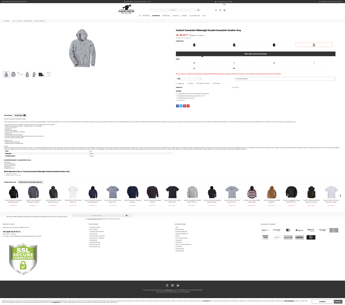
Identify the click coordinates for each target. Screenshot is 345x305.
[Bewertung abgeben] (256, 32)
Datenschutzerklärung (182, 233)
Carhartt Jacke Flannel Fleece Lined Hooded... (252, 201)
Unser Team (179, 246)
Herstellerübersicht (95, 242)
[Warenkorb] (224, 10)
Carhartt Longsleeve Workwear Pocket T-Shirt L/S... (192, 201)
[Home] (139, 16)
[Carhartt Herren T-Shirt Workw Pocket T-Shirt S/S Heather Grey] (113, 192)
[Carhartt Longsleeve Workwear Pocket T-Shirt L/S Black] (292, 192)
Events (177, 236)
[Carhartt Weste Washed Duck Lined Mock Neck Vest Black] (312, 192)
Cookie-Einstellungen (181, 231)
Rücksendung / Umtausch (97, 238)
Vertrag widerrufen (95, 227)
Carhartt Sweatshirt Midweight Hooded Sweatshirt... (13, 201)
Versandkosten (180, 248)
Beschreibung (8, 115)
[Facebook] (177, 105)
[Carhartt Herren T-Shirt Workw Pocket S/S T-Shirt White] (73, 192)
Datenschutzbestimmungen (95, 219)
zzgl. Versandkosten (186, 38)
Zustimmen (322, 301)
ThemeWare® (186, 292)
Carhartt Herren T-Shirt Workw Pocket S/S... (73, 201)
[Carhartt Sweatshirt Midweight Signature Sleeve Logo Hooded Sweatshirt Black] (212, 192)
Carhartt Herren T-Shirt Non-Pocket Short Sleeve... (331, 201)
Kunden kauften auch (10, 182)
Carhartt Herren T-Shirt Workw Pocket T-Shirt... (112, 201)
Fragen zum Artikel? (203, 83)
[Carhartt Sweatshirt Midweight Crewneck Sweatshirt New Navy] (133, 192)
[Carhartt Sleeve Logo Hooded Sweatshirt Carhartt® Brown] (272, 192)
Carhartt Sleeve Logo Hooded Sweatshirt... (272, 201)
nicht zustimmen (289, 301)
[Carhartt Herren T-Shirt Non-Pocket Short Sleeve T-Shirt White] (331, 192)
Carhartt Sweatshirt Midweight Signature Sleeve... (212, 201)
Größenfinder (93, 240)
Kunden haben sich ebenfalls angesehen (30, 182)
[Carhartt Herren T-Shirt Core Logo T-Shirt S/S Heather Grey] (232, 192)
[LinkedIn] (178, 285)
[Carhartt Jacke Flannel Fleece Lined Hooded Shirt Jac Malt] (252, 192)
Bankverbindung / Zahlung (97, 236)
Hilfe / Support (94, 229)
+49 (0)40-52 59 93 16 (11, 232)
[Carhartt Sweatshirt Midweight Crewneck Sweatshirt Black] (153, 192)
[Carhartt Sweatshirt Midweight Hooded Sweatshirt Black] (14, 192)
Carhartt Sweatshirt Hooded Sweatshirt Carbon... (53, 201)
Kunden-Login (93, 233)
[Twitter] (181, 105)
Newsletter (179, 242)
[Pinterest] (184, 105)
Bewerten (217, 83)
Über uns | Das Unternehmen (183, 244)
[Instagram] (172, 285)
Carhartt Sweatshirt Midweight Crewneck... (132, 201)
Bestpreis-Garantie (95, 244)
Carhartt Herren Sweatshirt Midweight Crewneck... (33, 201)
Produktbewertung (95, 246)
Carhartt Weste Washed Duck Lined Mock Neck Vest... (311, 201)
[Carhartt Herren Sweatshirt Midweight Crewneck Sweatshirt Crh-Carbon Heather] (33, 192)
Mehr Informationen (111, 302)
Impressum (179, 240)
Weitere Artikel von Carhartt (13, 175)
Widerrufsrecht (180, 251)
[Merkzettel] (220, 10)
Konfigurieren (338, 301)
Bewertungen (20, 115)
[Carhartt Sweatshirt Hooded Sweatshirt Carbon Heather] (53, 192)
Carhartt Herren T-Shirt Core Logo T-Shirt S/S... (232, 201)
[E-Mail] (188, 105)
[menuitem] (224, 10)
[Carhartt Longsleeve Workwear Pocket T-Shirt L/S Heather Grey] (192, 192)
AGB (177, 227)
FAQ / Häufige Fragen (182, 238)
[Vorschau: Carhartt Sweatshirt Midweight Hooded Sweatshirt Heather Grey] (6, 74)
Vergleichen (180, 83)
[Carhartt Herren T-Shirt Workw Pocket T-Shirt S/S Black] (172, 192)
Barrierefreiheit (180, 229)
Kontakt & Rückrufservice (97, 231)
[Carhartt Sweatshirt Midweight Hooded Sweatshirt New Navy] (93, 192)
